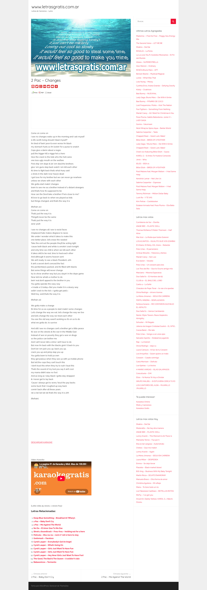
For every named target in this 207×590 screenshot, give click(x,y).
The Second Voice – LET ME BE (149, 43)
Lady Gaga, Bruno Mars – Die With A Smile (154, 97)
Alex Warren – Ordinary (146, 66)
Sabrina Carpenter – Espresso (148, 182)
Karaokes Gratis (142, 408)
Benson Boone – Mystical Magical (150, 74)
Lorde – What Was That (146, 78)
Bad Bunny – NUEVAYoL (146, 93)
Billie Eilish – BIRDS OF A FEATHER (150, 140)
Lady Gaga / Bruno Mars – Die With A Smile (154, 144)
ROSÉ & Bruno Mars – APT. (147, 70)
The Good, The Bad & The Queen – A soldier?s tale (57, 558)
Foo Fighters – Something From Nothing (153, 109)
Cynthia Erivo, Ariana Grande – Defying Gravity (155, 86)
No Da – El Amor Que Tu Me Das (48, 528)
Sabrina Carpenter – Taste (147, 132)
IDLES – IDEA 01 (142, 164)
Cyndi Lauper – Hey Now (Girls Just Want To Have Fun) (59, 555)
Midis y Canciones (143, 405)
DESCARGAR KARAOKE (41, 442)
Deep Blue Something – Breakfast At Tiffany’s (54, 518)
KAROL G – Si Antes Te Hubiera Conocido (153, 156)
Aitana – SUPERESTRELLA (147, 62)
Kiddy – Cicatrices (143, 89)
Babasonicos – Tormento (45, 562)
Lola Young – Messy (144, 82)
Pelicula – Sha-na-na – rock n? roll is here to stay (56, 535)
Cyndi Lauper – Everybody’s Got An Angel (53, 542)
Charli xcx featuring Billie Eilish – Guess (152, 152)
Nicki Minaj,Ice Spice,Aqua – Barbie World (153, 128)
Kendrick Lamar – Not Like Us (148, 178)
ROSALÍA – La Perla (144, 51)
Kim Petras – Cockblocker (147, 201)
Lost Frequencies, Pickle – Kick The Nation (154, 105)
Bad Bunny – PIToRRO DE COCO (149, 101)
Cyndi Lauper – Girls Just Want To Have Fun (53, 548)
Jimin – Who (141, 160)
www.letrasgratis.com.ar (55, 6)
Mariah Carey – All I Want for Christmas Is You (155, 113)
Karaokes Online (143, 402)
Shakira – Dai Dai (143, 47)
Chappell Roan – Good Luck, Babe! (150, 136)
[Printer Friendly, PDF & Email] (41, 92)
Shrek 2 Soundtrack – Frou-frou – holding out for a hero (59, 531)
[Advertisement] (80, 113)
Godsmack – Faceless (44, 538)
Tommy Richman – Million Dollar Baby (152, 193)
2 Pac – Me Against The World (47, 525)
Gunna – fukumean (144, 124)
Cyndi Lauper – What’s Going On (48, 545)
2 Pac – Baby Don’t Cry (44, 521)
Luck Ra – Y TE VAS (144, 197)
